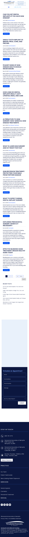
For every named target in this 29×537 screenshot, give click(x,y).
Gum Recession (11, 177)
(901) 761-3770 (18, 7)
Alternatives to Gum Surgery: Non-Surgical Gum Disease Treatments (14, 121)
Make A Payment (7, 460)
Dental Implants (11, 20)
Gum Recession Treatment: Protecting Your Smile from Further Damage (14, 173)
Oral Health (11, 228)
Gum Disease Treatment (13, 125)
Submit (22, 403)
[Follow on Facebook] (2, 505)
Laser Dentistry (12, 150)
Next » (21, 276)
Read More (6, 33)
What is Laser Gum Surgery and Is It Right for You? (14, 147)
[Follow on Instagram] (7, 505)
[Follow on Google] (4, 505)
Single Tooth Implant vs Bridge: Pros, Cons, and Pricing (13, 41)
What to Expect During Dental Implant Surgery (13, 199)
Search (23, 279)
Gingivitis (11, 255)
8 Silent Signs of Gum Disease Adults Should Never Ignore (12, 67)
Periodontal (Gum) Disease (14, 71)
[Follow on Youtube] (10, 505)
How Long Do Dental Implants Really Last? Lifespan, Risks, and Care (13, 94)
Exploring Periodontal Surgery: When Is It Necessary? (12, 224)
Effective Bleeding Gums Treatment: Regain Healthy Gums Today (14, 251)
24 (17, 276)
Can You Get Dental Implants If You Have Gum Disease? (13, 16)
